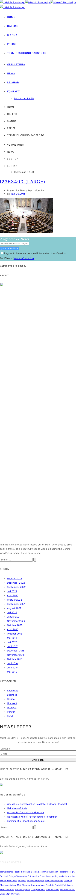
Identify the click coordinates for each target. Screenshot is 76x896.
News (11, 73)
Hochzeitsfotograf (35, 880)
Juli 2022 (12, 591)
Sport (10, 716)
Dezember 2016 (15, 650)
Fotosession (33, 876)
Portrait (11, 711)
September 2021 (16, 604)
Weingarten (5, 894)
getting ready (58, 876)
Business (12, 694)
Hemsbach (12, 880)
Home (11, 16)
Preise (11, 43)
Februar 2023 (14, 578)
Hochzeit (12, 703)
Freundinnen (45, 876)
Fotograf (63, 872)
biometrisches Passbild (11, 872)
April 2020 (12, 629)
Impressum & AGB (24, 98)
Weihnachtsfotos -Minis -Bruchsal (25, 812)
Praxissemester (7, 889)
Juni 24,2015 (18, 193)
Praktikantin (67, 885)
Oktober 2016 (14, 659)
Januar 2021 (14, 616)
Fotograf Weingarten (18, 876)
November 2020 (16, 620)
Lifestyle (11, 707)
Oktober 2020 (14, 625)
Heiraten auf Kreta (17, 808)
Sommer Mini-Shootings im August (26, 820)
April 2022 (12, 595)
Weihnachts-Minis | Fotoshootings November (32, 816)
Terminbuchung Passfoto (26, 52)
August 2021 (14, 608)
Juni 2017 (12, 646)
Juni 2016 (12, 663)
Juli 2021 (12, 612)
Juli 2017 (12, 642)
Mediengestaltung (8, 885)
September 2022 (16, 587)
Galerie (12, 25)
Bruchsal (26, 872)
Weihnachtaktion (67, 889)
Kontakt (13, 91)
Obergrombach (38, 885)
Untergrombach (38, 889)
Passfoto (50, 885)
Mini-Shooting (23, 885)
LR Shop (13, 82)
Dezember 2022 (16, 582)
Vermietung (16, 64)
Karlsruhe (68, 880)
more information (24, 258)
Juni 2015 (12, 667)
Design (11, 699)
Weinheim (15, 894)
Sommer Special (22, 889)
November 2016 (16, 654)
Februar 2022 (14, 599)
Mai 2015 (12, 671)
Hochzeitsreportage (54, 880)
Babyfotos (12, 690)
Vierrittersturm (52, 889)
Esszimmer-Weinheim (48, 872)
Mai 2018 (12, 637)
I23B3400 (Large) (22, 181)
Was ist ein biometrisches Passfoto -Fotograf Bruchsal (37, 804)
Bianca (12, 34)
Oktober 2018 (14, 633)
